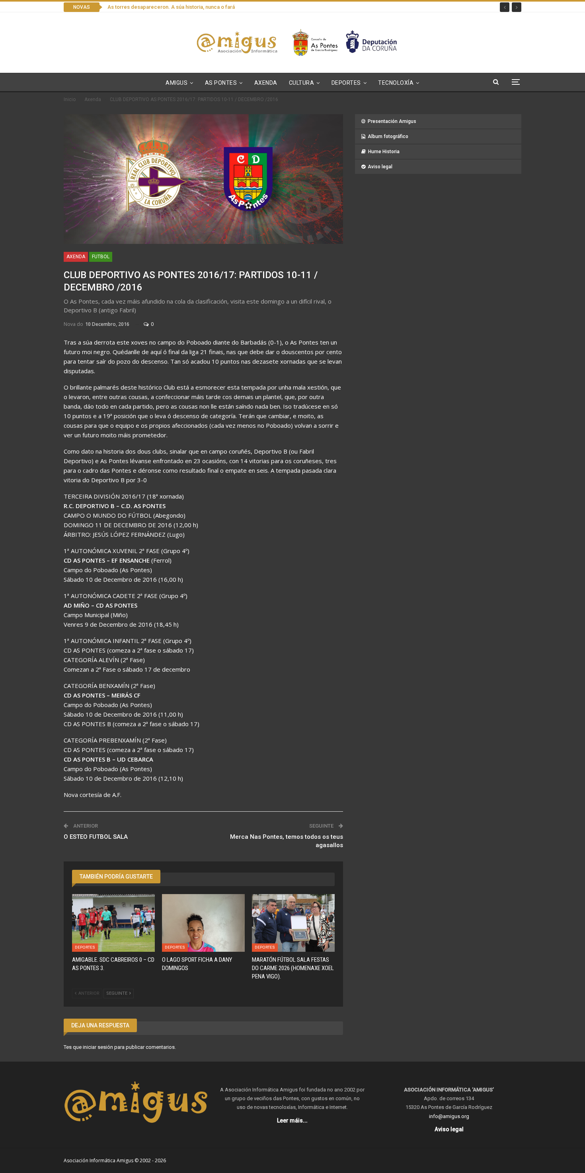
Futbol (100, 256)
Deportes (346, 83)
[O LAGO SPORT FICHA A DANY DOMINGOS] (203, 923)
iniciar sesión (98, 1047)
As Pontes (221, 83)
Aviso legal (380, 167)
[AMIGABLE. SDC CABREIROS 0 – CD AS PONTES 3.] (113, 923)
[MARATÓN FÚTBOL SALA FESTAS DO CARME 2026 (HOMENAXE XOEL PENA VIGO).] (293, 923)
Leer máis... (292, 1120)
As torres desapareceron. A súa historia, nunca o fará (171, 7)
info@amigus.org (449, 1116)
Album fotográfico (388, 136)
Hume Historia (384, 151)
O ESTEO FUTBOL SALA (96, 836)
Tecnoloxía (395, 83)
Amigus (176, 83)
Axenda (265, 83)
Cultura (301, 83)
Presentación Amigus (392, 121)
